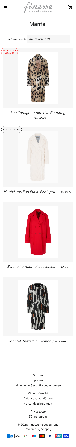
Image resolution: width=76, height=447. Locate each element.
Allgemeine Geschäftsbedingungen (38, 385)
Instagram (40, 416)
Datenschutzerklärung (38, 398)
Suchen (38, 375)
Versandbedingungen (38, 403)
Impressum (38, 380)
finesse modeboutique (44, 424)
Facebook (39, 411)
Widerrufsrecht (38, 393)
